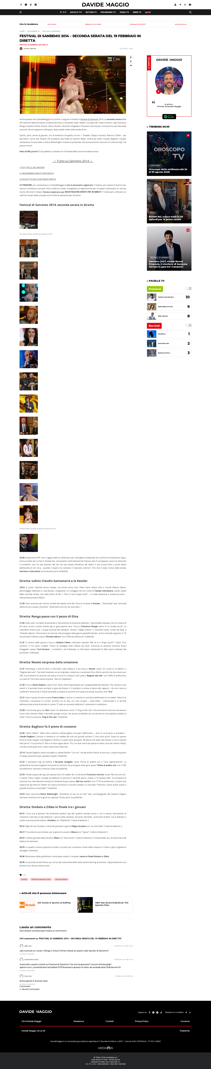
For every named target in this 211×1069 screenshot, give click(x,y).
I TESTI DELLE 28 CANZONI (32, 167)
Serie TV (137, 12)
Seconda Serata (61, 879)
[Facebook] (131, 57)
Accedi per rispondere (27, 954)
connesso (36, 931)
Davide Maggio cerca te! (33, 1031)
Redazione (79, 1021)
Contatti (109, 1021)
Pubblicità (185, 1031)
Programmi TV (108, 12)
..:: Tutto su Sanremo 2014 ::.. (73, 161)
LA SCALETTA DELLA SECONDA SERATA (38, 179)
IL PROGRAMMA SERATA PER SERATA (37, 173)
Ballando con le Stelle (93, 24)
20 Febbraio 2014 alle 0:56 (124, 976)
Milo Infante (52, 24)
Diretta (24, 879)
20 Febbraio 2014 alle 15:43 (123, 959)
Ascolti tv (76, 12)
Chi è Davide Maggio (31, 1021)
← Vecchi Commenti (29, 989)
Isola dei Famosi (181, 24)
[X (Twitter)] (131, 61)
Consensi (185, 1021)
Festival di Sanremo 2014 (41, 879)
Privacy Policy (141, 1021)
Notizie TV (91, 12)
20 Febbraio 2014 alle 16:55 (123, 946)
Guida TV (124, 12)
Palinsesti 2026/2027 (138, 24)
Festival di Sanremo (29, 45)
